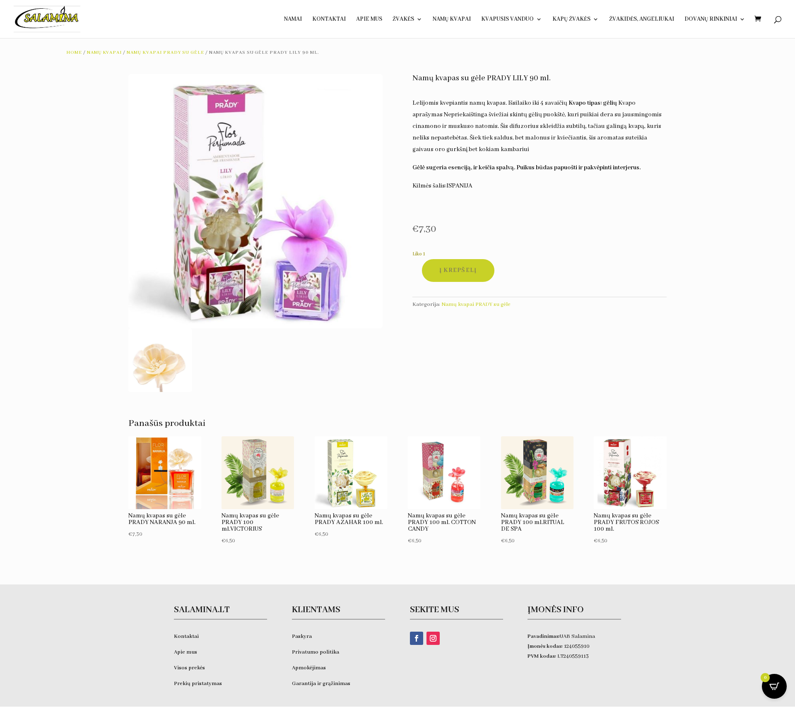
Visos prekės (189, 667)
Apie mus (185, 652)
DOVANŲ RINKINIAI (710, 19)
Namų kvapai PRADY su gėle (165, 52)
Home (74, 52)
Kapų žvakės (571, 19)
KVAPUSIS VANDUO (507, 19)
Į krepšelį (458, 270)
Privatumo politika (315, 652)
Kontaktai (329, 19)
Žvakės (403, 19)
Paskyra (302, 636)
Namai (293, 19)
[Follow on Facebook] (416, 638)
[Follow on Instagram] (433, 638)
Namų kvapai (452, 19)
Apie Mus (369, 19)
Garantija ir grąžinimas (321, 683)
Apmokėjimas (309, 667)
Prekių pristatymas (198, 683)
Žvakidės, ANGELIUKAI (641, 19)
